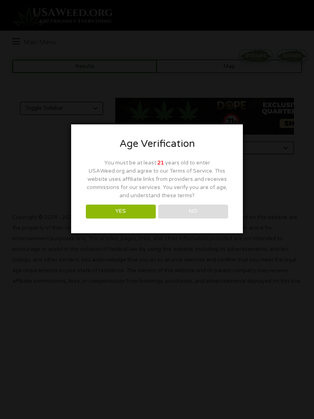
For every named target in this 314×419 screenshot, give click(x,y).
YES (120, 211)
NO (193, 211)
